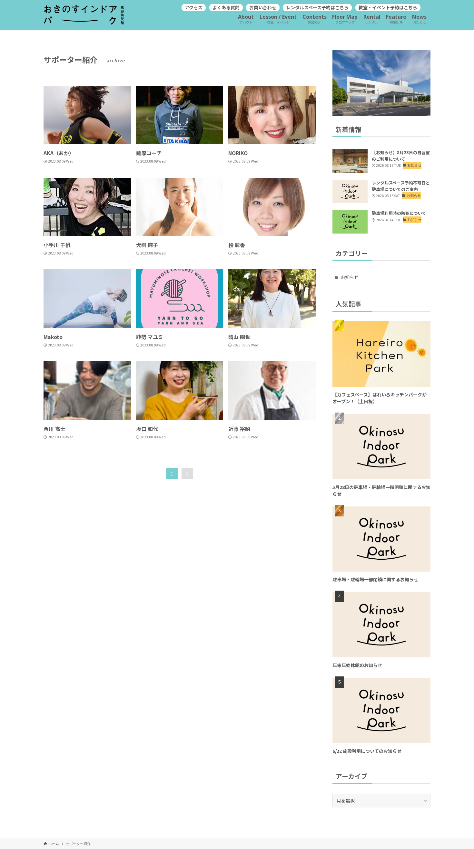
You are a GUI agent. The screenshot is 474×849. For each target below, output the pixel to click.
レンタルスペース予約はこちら (317, 7)
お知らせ (350, 277)
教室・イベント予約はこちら (388, 7)
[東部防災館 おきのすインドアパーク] (84, 15)
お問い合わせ (262, 7)
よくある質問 (226, 7)
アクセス (193, 7)
